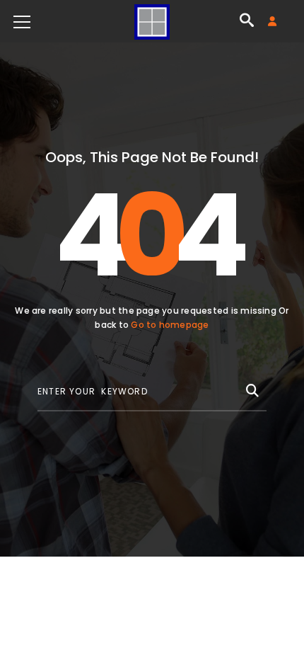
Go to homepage (170, 325)
